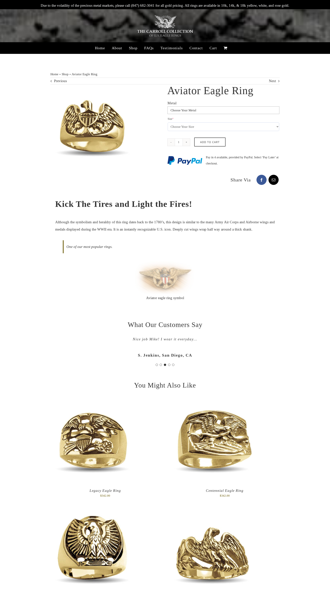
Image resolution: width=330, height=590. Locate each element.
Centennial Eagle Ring (224, 491)
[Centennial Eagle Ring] (212, 404)
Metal (172, 103)
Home (54, 74)
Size (176, 118)
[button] (157, 365)
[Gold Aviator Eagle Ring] (92, 126)
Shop (65, 74)
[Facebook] (262, 180)
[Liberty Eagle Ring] (212, 515)
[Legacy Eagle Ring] (92, 404)
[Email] (274, 180)
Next (272, 81)
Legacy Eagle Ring (105, 491)
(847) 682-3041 (142, 5)
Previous (60, 81)
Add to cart (210, 142)
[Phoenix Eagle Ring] (92, 515)
